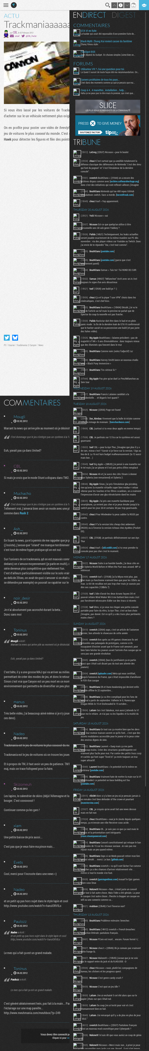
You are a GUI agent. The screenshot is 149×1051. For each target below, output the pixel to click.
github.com (117, 859)
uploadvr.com (105, 673)
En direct (89, 15)
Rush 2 (24, 513)
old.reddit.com (110, 547)
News (40, 345)
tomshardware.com (119, 422)
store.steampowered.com (93, 836)
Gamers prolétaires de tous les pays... (100, 79)
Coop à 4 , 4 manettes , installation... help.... (103, 90)
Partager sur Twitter (7, 338)
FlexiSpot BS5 (88, 51)
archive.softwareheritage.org (124, 181)
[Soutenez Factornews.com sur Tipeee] (107, 134)
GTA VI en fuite (88, 30)
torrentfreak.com (125, 194)
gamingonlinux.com (107, 879)
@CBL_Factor (31, 35)
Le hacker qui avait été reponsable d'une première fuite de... (108, 33)
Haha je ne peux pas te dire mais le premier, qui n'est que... (108, 93)
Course (11, 345)
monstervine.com (89, 802)
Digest (124, 15)
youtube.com (107, 251)
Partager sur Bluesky (15, 338)
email (17, 35)
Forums (83, 64)
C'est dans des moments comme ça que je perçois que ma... (108, 82)
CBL (15, 32)
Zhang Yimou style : (90, 44)
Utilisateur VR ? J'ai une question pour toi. (103, 69)
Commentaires (91, 25)
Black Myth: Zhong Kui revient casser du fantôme (106, 41)
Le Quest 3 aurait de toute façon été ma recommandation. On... (110, 72)
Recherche (108, 5)
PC (5, 345)
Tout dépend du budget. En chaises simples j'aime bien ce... (108, 54)
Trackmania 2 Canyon (26, 345)
